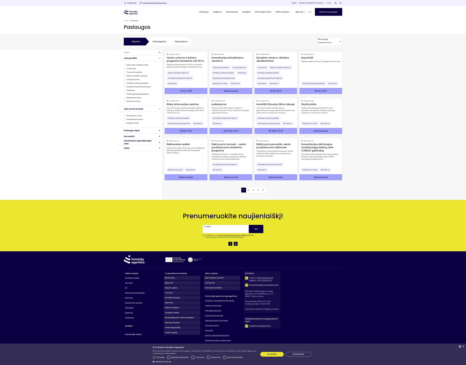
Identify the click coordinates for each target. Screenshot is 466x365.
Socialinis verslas (172, 312)
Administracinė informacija (216, 320)
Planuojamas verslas (134, 116)
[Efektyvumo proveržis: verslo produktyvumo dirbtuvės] (275, 159)
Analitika (129, 326)
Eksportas (129, 312)
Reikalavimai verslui (134, 98)
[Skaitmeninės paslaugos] (328, 9)
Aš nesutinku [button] (298, 354)
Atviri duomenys (212, 325)
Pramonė (129, 298)
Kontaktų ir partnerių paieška (138, 83)
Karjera (294, 3)
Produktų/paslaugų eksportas (138, 94)
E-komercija (131, 69)
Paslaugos (204, 12)
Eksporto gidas (171, 288)
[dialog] (233, 354)
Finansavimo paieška (134, 72)
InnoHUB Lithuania (172, 298)
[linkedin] (236, 244)
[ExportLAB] (320, 73)
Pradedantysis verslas (135, 119)
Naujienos (217, 12)
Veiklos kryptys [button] (282, 12)
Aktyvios (136, 41)
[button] (328, 12)
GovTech (129, 283)
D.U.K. (329, 3)
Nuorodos (209, 330)
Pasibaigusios (159, 41)
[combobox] (460, 346)
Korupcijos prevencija (214, 315)
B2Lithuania (170, 278)
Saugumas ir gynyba (133, 302)
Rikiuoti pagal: (323, 39)
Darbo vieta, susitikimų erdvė (137, 65)
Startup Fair (210, 283)
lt (309, 12)
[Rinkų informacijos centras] (186, 116)
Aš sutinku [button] (272, 354)
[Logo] (131, 12)
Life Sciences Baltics (213, 288)
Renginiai (246, 12)
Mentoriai (169, 302)
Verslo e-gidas (171, 332)
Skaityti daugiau (170, 353)
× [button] (463, 346)
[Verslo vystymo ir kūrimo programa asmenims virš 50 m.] (186, 73)
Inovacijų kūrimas (133, 79)
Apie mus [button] (299, 12)
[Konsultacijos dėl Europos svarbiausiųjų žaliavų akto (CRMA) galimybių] (320, 159)
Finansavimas (232, 12)
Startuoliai (129, 307)
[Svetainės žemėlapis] (335, 3)
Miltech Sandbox (172, 307)
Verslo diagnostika (172, 327)
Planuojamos (181, 41)
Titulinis (126, 20)
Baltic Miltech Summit (214, 278)
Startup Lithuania (172, 322)
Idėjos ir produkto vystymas (137, 76)
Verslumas (129, 317)
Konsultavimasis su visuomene (218, 340)
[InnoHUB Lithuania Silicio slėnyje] (275, 116)
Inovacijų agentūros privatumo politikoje (232, 235)
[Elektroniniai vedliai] (186, 159)
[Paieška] (340, 3)
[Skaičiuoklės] (320, 116)
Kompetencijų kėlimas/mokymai (139, 87)
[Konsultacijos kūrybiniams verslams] (231, 73)
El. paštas (207, 226)
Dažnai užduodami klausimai (217, 335)
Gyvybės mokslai (132, 278)
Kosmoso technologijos (135, 293)
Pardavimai (131, 90)
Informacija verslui (263, 12)
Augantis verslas (133, 123)
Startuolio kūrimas (134, 101)
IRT (126, 288)
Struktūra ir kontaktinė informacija (311, 3)
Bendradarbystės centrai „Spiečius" (179, 317)
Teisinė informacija (213, 305)
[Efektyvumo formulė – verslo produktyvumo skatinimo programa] (231, 159)
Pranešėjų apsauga (213, 310)
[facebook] (230, 244)
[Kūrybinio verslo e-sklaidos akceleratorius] (275, 73)
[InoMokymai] (231, 116)
